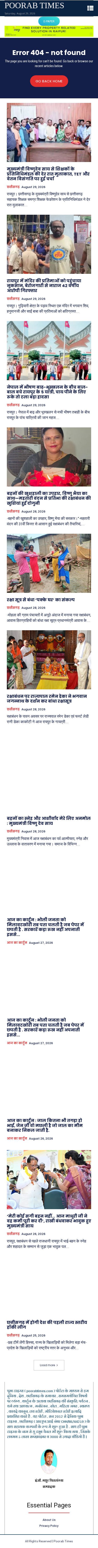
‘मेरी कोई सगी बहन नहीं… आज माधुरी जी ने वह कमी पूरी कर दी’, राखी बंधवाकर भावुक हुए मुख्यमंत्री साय (49, 1221)
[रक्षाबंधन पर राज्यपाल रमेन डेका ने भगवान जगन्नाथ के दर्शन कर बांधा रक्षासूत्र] (49, 659)
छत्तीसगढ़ (13, 187)
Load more (47, 1365)
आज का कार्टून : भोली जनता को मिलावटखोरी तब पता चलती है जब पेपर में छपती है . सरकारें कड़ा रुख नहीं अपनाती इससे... (45, 927)
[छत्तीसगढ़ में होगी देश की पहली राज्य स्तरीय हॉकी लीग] (49, 1285)
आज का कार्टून (17, 943)
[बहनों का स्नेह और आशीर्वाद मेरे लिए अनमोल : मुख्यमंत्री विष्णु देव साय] (49, 781)
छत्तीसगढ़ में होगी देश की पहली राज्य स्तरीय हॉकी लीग (47, 1325)
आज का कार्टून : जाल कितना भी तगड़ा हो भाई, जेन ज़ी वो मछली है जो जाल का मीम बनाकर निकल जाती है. (45, 1125)
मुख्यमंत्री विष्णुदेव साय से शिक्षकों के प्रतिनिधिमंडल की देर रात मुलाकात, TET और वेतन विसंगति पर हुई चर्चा (48, 174)
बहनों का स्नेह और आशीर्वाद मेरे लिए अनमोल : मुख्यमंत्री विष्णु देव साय (49, 821)
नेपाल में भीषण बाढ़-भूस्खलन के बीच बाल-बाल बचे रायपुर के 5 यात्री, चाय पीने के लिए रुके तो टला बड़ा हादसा (47, 392)
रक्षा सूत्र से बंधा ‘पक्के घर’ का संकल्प (41, 600)
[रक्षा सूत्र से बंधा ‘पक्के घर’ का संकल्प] (49, 563)
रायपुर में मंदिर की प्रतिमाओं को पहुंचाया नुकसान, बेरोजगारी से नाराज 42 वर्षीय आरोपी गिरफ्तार (44, 285)
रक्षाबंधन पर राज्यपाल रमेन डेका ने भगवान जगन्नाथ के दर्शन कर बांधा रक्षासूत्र (47, 698)
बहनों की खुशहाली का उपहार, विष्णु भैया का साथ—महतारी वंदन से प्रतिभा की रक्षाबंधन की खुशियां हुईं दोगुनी (49, 498)
